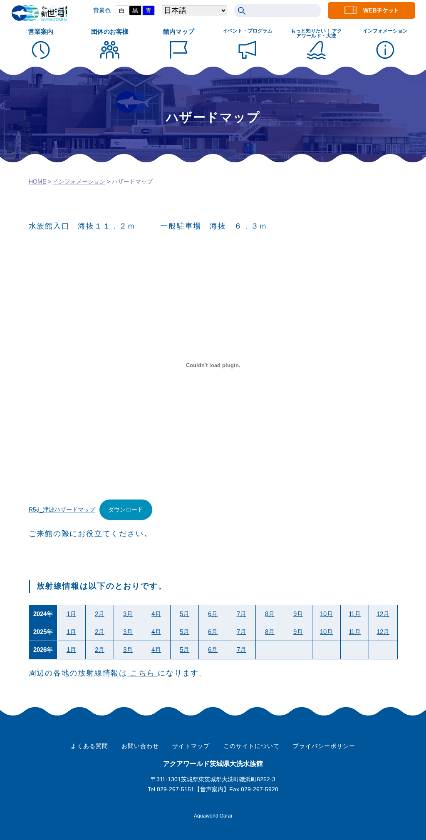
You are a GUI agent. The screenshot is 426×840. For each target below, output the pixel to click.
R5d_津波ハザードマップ (62, 509)
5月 (184, 613)
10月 (326, 613)
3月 (128, 613)
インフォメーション (385, 31)
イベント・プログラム (247, 31)
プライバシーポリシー (324, 746)
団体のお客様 (110, 31)
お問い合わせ (140, 746)
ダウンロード (125, 509)
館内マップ (178, 31)
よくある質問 (89, 746)
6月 (213, 613)
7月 (241, 613)
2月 (99, 613)
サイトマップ (191, 746)
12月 (382, 613)
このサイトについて (251, 746)
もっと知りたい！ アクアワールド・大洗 (316, 33)
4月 (156, 613)
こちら (142, 673)
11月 (355, 613)
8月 (270, 613)
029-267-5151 (175, 789)
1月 (71, 613)
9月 (298, 613)
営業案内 (40, 31)
